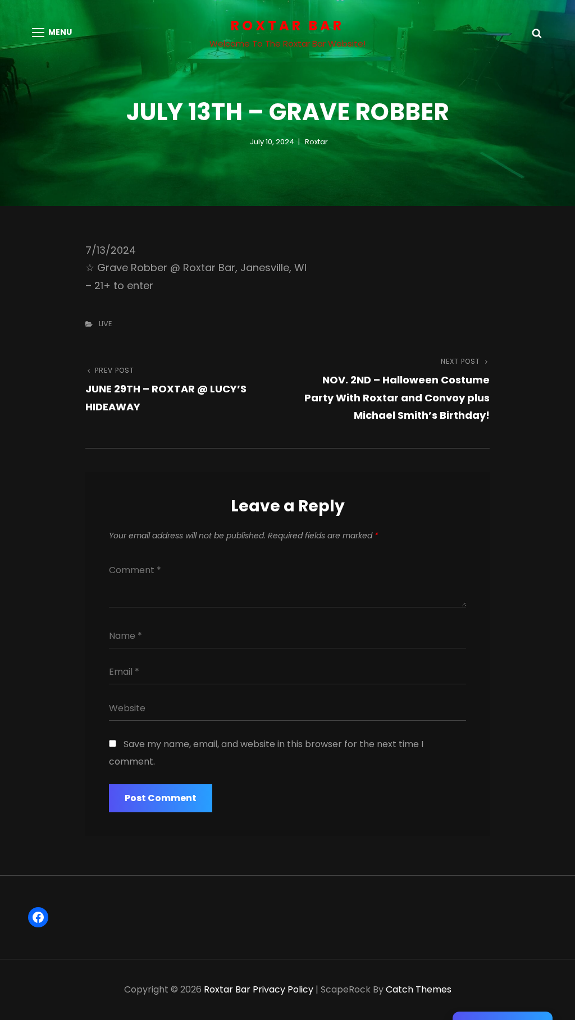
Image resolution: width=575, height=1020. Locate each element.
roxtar (316, 141)
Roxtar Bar (287, 25)
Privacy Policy (283, 989)
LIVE (105, 323)
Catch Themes (418, 989)
